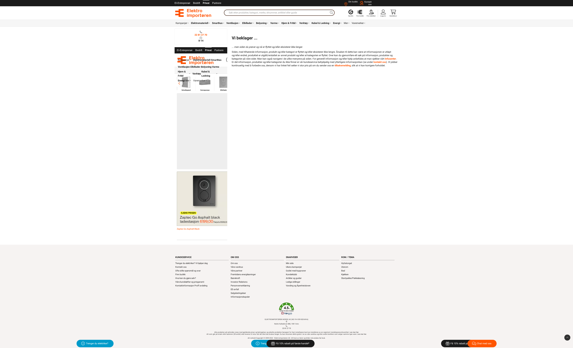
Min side (290, 263)
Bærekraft (235, 278)
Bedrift (196, 3)
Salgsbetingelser (238, 293)
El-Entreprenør (182, 3)
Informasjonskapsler (240, 297)
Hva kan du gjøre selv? (185, 278)
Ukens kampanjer (294, 267)
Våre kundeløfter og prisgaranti (189, 282)
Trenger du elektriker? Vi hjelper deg (191, 263)
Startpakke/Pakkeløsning (353, 278)
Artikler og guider (294, 278)
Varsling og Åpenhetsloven (298, 285)
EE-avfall (235, 289)
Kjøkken (345, 274)
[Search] (331, 12)
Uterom (344, 267)
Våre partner (236, 270)
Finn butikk (180, 274)
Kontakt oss (181, 267)
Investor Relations (239, 282)
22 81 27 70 (201, 34)
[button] (286, 308)
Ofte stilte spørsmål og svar (188, 270)
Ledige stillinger (293, 282)
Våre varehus (237, 267)
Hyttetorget (346, 263)
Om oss (234, 263)
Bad (343, 270)
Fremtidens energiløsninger (243, 274)
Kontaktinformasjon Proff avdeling (191, 285)
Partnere (216, 3)
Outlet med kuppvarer (296, 270)
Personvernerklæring (240, 285)
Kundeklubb (291, 274)
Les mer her (354, 332)
